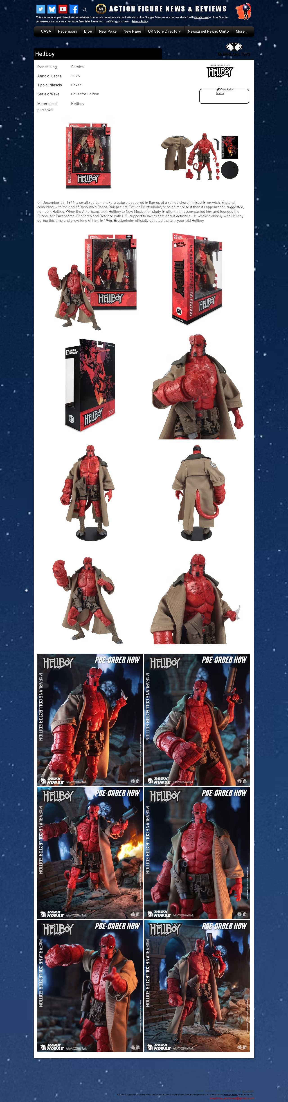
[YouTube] (62, 9)
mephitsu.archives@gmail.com (231, 1098)
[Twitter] (40, 9)
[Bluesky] (51, 9)
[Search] (84, 9)
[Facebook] (74, 9)
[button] (208, 31)
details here (201, 17)
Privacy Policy (140, 21)
